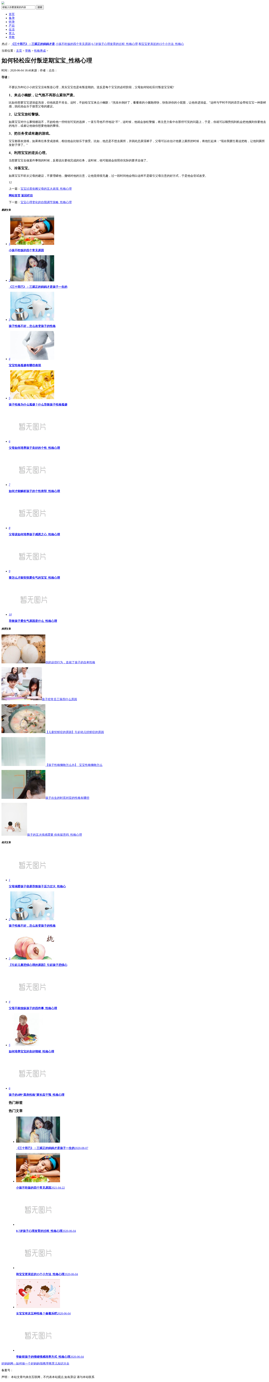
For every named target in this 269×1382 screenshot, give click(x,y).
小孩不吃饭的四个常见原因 (73, 43)
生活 (12, 29)
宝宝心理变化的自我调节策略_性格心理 (46, 202)
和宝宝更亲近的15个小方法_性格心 (161, 43)
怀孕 (12, 21)
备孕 (12, 18)
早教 (12, 37)
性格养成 (40, 50)
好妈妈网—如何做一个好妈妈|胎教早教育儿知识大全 (35, 1363)
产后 (12, 25)
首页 (12, 14)
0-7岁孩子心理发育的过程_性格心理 (114, 43)
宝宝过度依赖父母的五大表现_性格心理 (46, 188)
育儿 (12, 33)
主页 (19, 50)
